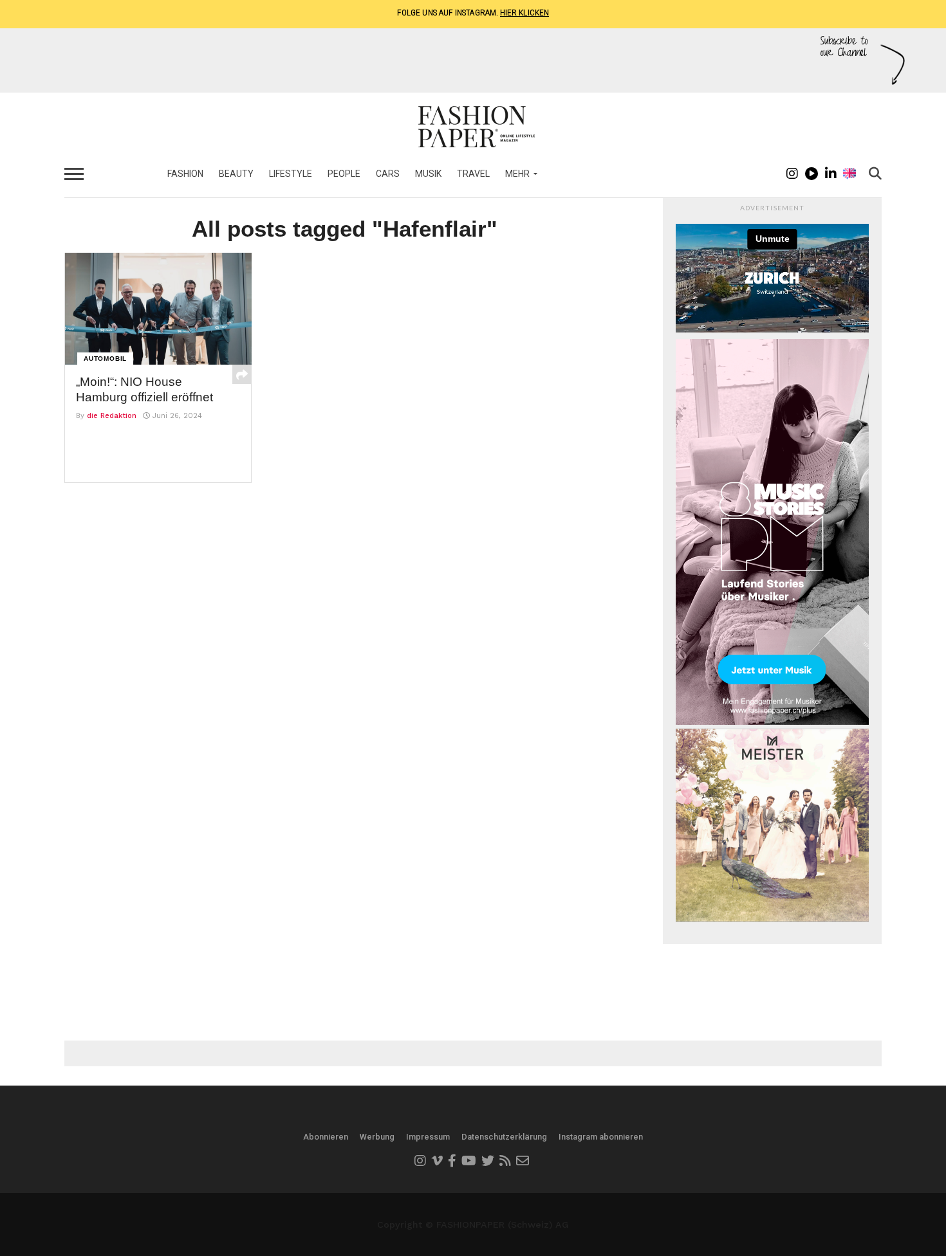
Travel (473, 173)
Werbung (377, 1137)
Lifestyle (290, 173)
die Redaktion (111, 416)
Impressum (428, 1137)
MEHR (517, 173)
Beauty (236, 173)
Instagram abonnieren (601, 1137)
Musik (428, 173)
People (344, 173)
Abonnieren (325, 1137)
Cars (388, 173)
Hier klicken (524, 12)
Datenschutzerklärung (504, 1137)
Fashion (185, 173)
